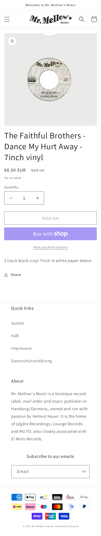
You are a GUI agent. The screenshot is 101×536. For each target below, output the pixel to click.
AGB (15, 335)
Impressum (21, 348)
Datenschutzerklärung (31, 360)
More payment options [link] (50, 247)
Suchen (18, 323)
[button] (7, 19)
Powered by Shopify (67, 526)
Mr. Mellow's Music (43, 526)
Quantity (11, 187)
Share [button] (16, 274)
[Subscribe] (83, 471)
